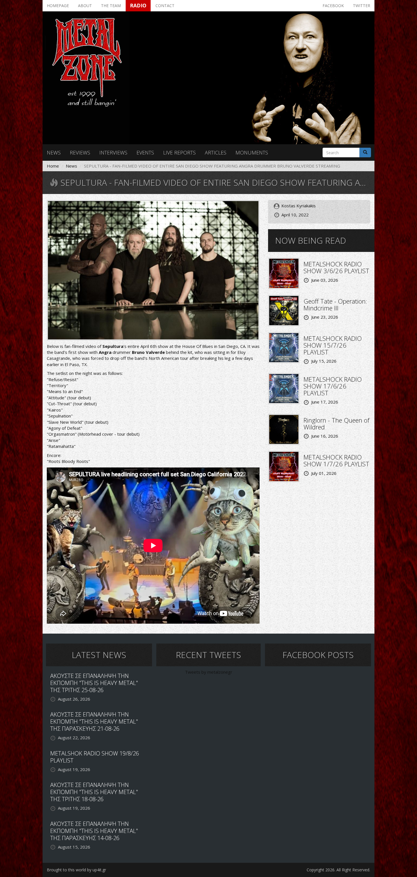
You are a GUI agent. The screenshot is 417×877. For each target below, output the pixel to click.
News (54, 152)
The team (111, 5)
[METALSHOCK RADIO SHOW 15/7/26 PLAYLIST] (284, 347)
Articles (215, 152)
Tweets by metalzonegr (208, 672)
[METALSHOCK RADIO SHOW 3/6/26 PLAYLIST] (284, 273)
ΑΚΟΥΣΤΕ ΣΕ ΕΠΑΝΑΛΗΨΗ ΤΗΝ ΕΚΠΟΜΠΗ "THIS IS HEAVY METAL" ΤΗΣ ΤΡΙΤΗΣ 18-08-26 (94, 792)
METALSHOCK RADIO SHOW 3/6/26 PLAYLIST (336, 267)
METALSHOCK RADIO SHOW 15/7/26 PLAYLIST (333, 345)
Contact (164, 5)
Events (145, 152)
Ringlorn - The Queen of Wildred (336, 423)
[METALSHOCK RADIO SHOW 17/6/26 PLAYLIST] (284, 388)
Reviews (80, 152)
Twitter (361, 5)
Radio (138, 5)
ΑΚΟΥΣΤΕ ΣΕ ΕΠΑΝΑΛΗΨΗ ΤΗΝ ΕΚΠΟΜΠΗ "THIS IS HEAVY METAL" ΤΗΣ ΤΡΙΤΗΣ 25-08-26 (94, 683)
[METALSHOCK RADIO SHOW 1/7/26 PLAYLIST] (284, 466)
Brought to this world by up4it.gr (76, 869)
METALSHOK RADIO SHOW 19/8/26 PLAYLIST (94, 756)
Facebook (333, 5)
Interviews (113, 152)
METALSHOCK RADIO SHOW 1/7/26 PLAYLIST (336, 460)
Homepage (58, 5)
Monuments (251, 152)
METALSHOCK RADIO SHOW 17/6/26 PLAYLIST (333, 386)
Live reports (179, 152)
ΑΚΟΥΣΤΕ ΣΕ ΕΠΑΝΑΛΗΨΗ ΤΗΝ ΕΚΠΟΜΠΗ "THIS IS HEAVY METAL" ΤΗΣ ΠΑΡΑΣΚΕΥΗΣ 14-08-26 (94, 831)
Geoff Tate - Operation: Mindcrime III (335, 304)
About (85, 5)
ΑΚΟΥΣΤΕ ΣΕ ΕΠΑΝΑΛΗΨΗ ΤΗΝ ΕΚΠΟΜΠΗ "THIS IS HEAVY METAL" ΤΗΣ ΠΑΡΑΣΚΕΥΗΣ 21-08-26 (94, 721)
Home (53, 166)
